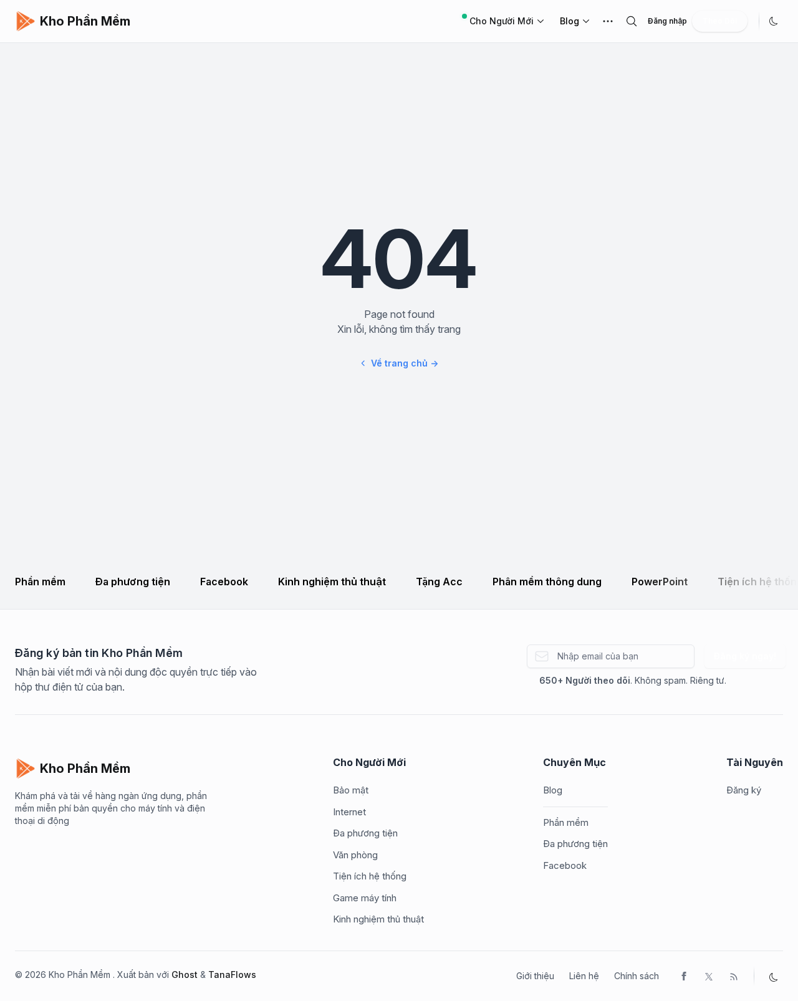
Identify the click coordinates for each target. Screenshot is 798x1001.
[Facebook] (684, 976)
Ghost (184, 974)
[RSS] (734, 976)
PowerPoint (660, 581)
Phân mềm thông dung (547, 581)
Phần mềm (40, 581)
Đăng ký (743, 790)
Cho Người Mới (501, 21)
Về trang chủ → (404, 363)
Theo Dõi (720, 21)
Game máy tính (365, 898)
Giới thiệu (535, 975)
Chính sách (636, 975)
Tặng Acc (439, 581)
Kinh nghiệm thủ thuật (332, 581)
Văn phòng (355, 855)
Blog (569, 21)
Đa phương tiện (132, 581)
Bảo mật (350, 790)
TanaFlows (232, 974)
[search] (631, 21)
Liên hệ (584, 975)
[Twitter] (709, 976)
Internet (349, 812)
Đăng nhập (667, 21)
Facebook (224, 581)
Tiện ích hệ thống (369, 876)
